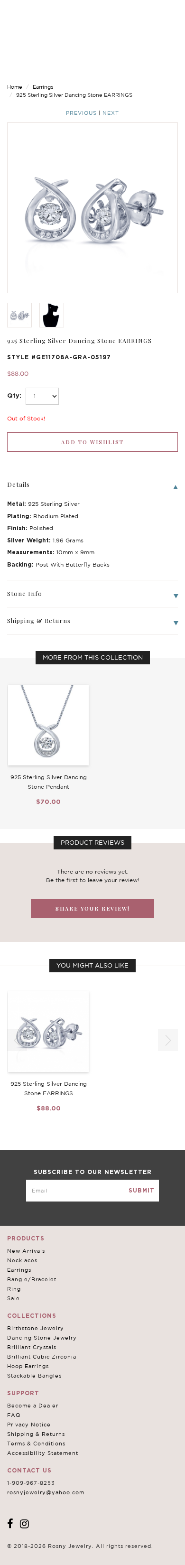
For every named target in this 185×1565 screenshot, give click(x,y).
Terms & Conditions (36, 1443)
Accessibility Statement (42, 1453)
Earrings (43, 87)
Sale (13, 1298)
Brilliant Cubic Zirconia (41, 1357)
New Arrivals (26, 1251)
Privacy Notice (29, 1424)
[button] (168, 1040)
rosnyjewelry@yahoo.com (45, 1492)
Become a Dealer (32, 1405)
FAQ (13, 1415)
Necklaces (22, 1260)
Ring (14, 1289)
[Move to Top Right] (81, 1553)
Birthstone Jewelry (35, 1328)
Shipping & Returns (36, 1434)
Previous (81, 113)
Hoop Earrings (28, 1366)
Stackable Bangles (34, 1376)
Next (110, 113)
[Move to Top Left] (76, 1553)
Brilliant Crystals (31, 1347)
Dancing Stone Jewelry (42, 1338)
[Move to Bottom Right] (81, 1558)
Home (14, 87)
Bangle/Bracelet (31, 1279)
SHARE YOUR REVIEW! (93, 908)
